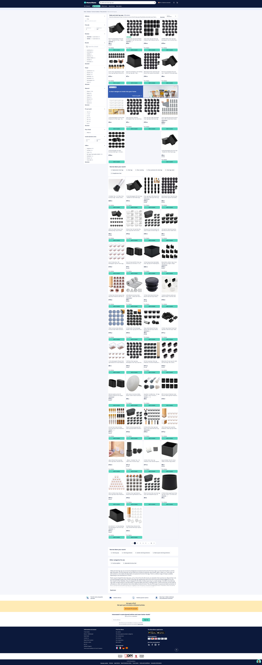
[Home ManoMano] (90, 2)
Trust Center (136, 663)
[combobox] (172, 16)
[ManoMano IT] (120, 648)
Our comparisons (120, 636)
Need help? (86, 636)
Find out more (140, 624)
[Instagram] (155, 645)
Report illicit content (88, 640)
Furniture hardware (96, 11)
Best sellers (118, 642)
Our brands (118, 638)
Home (85, 11)
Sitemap (111, 663)
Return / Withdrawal (88, 634)
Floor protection (103, 11)
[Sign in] (173, 2)
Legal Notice (117, 663)
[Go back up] (176, 650)
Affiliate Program (88, 646)
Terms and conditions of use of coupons (93, 648)
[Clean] (154, 2)
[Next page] (154, 543)
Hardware (89, 11)
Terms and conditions (145, 663)
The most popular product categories (124, 634)
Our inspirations (119, 640)
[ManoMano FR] (117, 648)
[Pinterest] (159, 645)
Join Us (85, 644)
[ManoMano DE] (123, 648)
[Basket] (177, 2)
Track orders (87, 632)
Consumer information (156, 663)
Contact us (86, 638)
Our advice (118, 632)
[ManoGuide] (259, 661)
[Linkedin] (149, 645)
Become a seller (87, 642)
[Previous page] (132, 543)
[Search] (100, 3)
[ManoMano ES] (127, 648)
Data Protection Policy (126, 663)
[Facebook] (152, 645)
